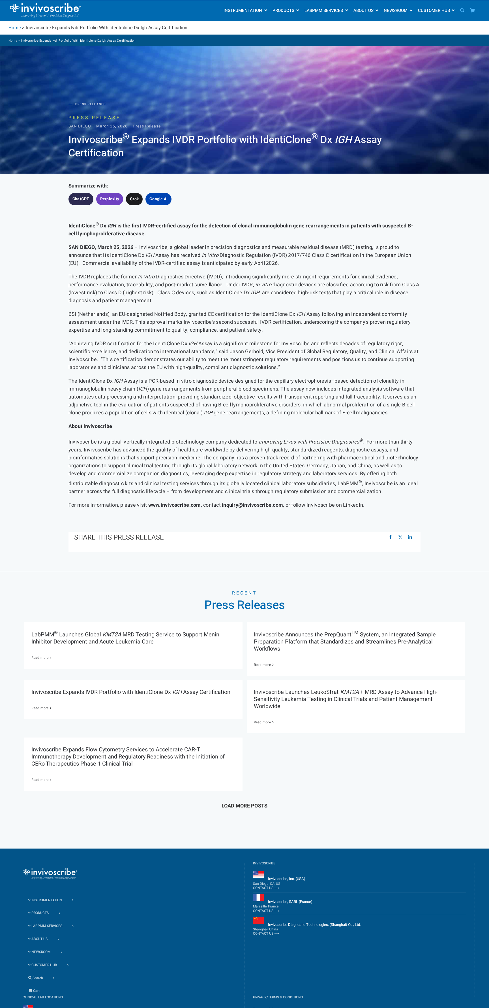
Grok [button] (134, 199)
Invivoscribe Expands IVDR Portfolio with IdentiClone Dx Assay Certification (130, 692)
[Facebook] (390, 538)
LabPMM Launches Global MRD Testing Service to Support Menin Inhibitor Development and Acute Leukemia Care (125, 638)
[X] (400, 538)
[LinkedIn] (410, 538)
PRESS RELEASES (87, 104)
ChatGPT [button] (80, 199)
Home (14, 27)
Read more (39, 657)
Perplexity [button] (109, 199)
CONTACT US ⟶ (266, 887)
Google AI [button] (158, 199)
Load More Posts (245, 806)
